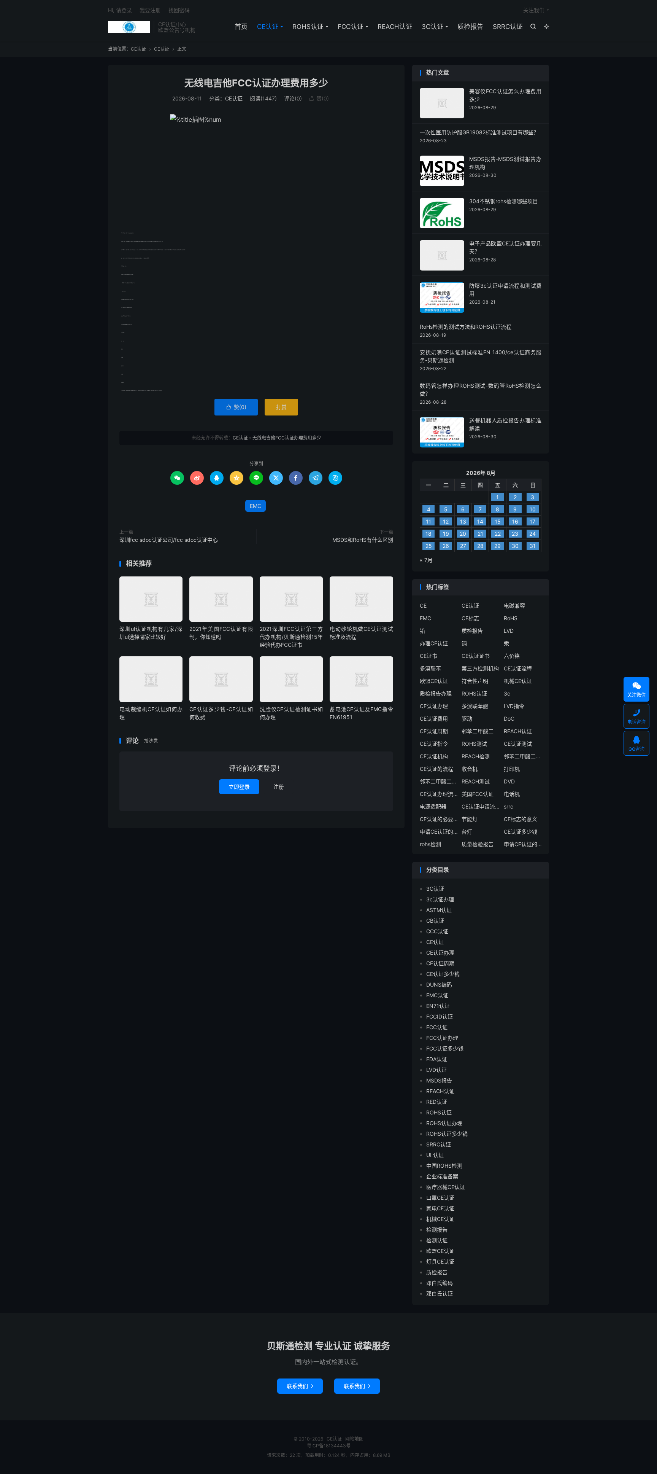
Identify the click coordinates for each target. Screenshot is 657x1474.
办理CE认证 (434, 643)
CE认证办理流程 (439, 794)
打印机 (512, 769)
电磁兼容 (514, 605)
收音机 (470, 769)
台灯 (467, 831)
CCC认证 (437, 931)
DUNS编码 (439, 984)
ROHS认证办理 (444, 1123)
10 (533, 509)
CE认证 (129, 27)
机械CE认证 (518, 681)
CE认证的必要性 (439, 819)
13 (463, 521)
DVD (509, 781)
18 (428, 533)
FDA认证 (436, 1059)
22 (498, 533)
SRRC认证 (508, 26)
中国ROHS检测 (444, 1165)
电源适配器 (433, 806)
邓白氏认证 (439, 1293)
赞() (319, 98)
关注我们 (533, 10)
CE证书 (428, 656)
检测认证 (437, 1240)
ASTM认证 (439, 910)
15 (498, 521)
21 (480, 533)
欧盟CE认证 (434, 681)
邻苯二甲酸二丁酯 (439, 781)
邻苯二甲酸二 (478, 731)
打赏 (281, 407)
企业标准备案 (442, 1176)
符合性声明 (475, 681)
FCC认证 (350, 26)
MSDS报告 (439, 1080)
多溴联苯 (430, 668)
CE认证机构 (434, 756)
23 (515, 533)
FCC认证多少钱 (444, 1048)
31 (533, 546)
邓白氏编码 (439, 1283)
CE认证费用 (434, 718)
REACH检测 (476, 756)
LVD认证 (436, 1070)
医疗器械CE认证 (445, 1187)
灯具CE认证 (440, 1261)
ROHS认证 (308, 26)
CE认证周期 (434, 731)
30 (515, 546)
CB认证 (435, 920)
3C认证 (432, 26)
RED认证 (436, 1101)
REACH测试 (476, 781)
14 (480, 521)
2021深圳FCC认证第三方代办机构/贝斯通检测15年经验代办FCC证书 (291, 637)
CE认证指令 (434, 743)
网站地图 (354, 1439)
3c (507, 693)
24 (532, 533)
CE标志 (470, 618)
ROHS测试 (474, 743)
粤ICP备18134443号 (329, 1446)
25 (428, 546)
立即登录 (239, 786)
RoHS (510, 618)
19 (446, 533)
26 (446, 546)
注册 (278, 786)
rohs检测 (430, 844)
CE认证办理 (434, 706)
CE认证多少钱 (520, 831)
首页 (241, 26)
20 (463, 533)
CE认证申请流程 (481, 806)
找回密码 (179, 10)
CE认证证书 (476, 656)
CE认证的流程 (436, 769)
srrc (508, 806)
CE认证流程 (518, 668)
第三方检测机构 (480, 668)
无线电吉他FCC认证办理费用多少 (256, 83)
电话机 (512, 794)
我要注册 (150, 10)
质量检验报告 (478, 844)
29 (497, 546)
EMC (255, 506)
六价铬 (512, 656)
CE (423, 605)
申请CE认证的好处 (523, 844)
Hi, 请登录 (120, 10)
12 (446, 521)
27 (463, 546)
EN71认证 (438, 1006)
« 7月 (426, 560)
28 (480, 546)
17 (532, 521)
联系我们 (300, 1386)
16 (515, 521)
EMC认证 (437, 995)
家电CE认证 (440, 1208)
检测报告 (437, 1229)
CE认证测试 (518, 743)
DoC (509, 718)
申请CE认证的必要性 (439, 831)
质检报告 (470, 26)
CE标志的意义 (520, 819)
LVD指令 (514, 706)
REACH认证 (395, 26)
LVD (509, 630)
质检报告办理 (436, 693)
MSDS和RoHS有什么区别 (362, 539)
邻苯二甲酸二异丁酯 (523, 756)
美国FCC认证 (478, 794)
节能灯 (470, 819)
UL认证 (435, 1155)
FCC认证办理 (442, 1038)
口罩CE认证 (440, 1197)
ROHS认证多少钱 (447, 1133)
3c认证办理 (440, 899)
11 (428, 521)
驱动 (467, 718)
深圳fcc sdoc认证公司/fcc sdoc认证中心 (168, 539)
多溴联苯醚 (475, 706)
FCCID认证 (439, 1016)
